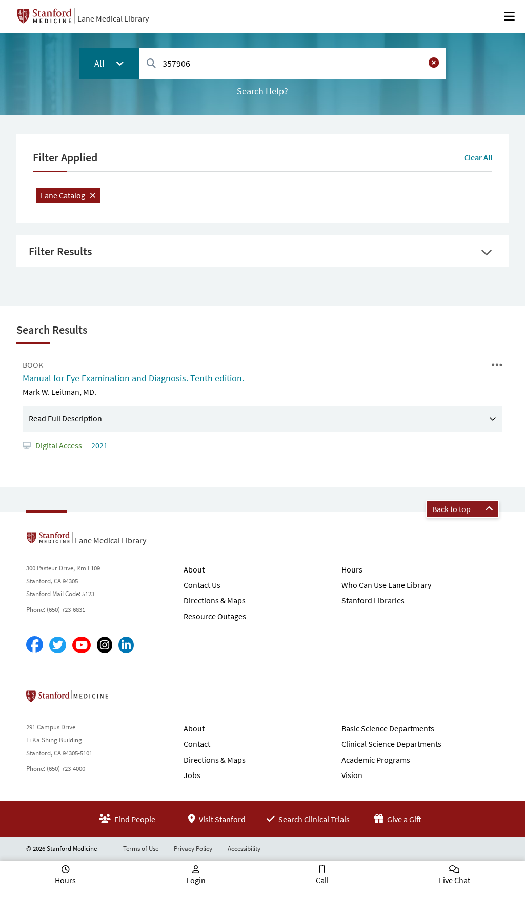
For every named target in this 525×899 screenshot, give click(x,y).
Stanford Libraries (373, 600)
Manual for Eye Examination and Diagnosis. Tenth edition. (133, 378)
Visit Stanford (221, 819)
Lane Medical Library (113, 18)
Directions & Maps (215, 600)
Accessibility (244, 848)
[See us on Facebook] (34, 645)
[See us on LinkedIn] (126, 645)
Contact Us (202, 585)
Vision (351, 775)
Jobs (192, 775)
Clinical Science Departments (391, 744)
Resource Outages (215, 616)
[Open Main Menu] (509, 16)
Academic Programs (375, 759)
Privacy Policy (193, 848)
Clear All (478, 157)
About (194, 569)
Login (196, 880)
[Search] (151, 63)
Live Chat (454, 880)
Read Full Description (65, 418)
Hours (351, 569)
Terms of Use (140, 848)
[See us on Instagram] (104, 645)
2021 (99, 445)
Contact (197, 744)
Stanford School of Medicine (126, 699)
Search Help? (262, 91)
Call (322, 880)
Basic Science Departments (387, 728)
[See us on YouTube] (81, 645)
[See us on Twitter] (57, 645)
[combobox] (292, 63)
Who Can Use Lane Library (386, 585)
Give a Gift (403, 819)
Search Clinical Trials (313, 819)
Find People (134, 819)
